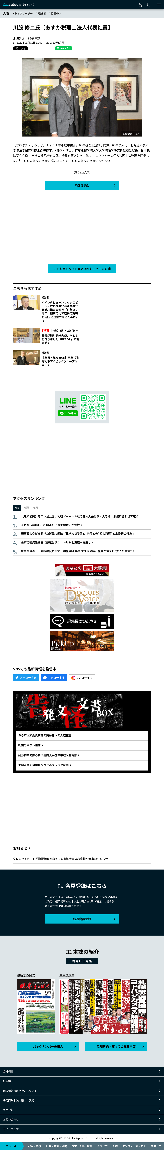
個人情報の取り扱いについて (20, 1091)
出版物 (7, 1081)
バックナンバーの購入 (48, 1046)
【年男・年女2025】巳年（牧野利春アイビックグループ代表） (60, 361)
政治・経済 (34, 1146)
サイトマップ (11, 1129)
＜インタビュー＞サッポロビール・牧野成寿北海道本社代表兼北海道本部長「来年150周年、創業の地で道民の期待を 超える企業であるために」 (60, 309)
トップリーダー (24, 13)
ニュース (11, 1146)
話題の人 (56, 13)
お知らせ (20, 848)
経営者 (42, 13)
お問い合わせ (11, 1119)
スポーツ (156, 1146)
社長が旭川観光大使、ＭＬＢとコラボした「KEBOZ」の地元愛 (60, 339)
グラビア (102, 1146)
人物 (115, 1146)
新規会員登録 (82, 919)
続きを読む (82, 185)
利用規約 (8, 1110)
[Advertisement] (82, 226)
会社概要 (8, 1071)
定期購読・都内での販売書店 (116, 1046)
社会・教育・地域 (56, 1146)
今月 (35, 508)
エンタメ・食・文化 (134, 1146)
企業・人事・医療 (82, 1146)
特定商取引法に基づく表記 (18, 1100)
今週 (26, 508)
